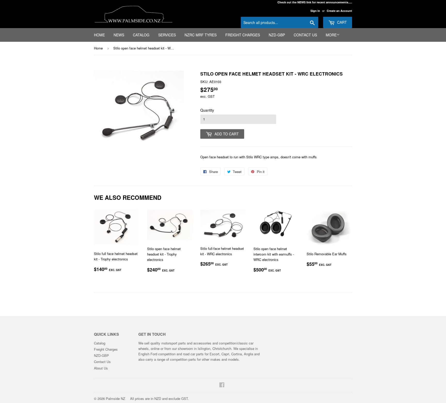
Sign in (315, 11)
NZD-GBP (277, 34)
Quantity (207, 110)
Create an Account (339, 11)
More (331, 34)
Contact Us (305, 34)
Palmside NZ (115, 398)
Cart (341, 22)
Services (167, 34)
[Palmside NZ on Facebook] (222, 385)
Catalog (141, 34)
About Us (101, 368)
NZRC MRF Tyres (201, 34)
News (119, 34)
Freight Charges (242, 34)
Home (99, 34)
